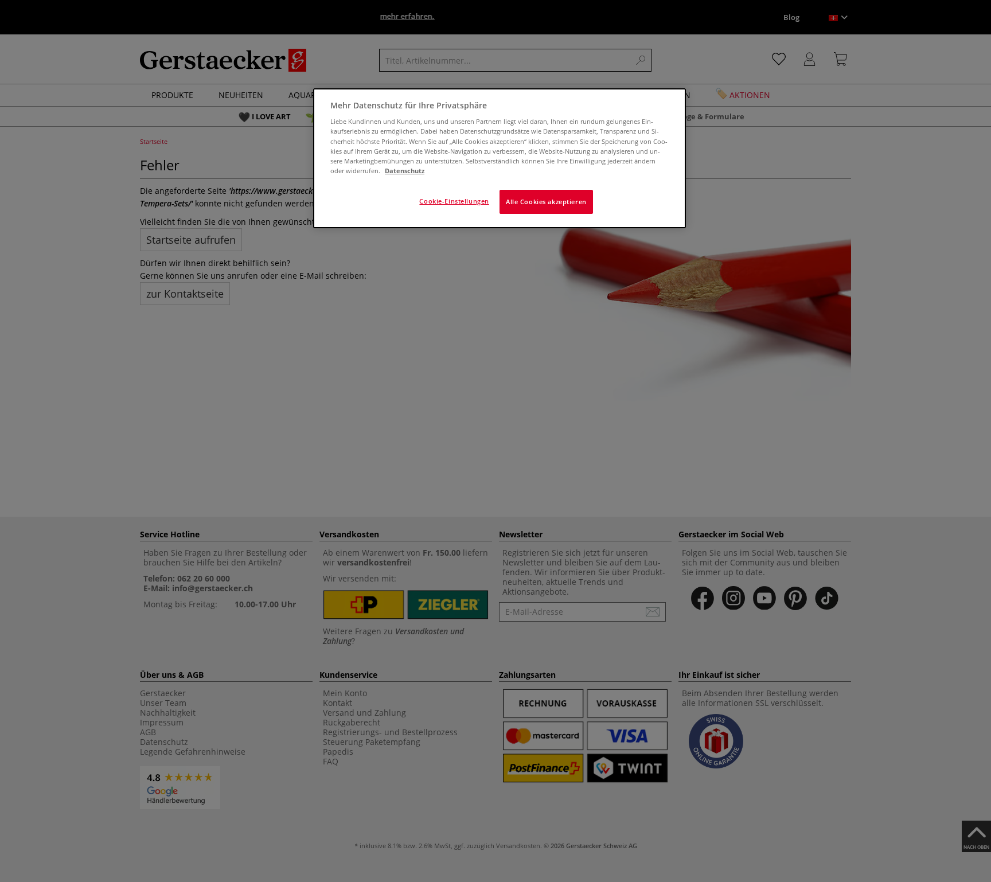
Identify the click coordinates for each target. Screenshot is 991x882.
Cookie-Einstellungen (454, 201)
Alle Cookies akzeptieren (546, 201)
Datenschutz (404, 170)
